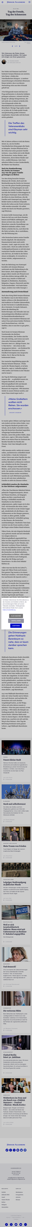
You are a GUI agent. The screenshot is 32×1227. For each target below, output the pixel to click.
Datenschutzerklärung (9, 610)
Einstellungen (16, 621)
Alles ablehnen (16, 616)
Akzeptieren (16, 625)
